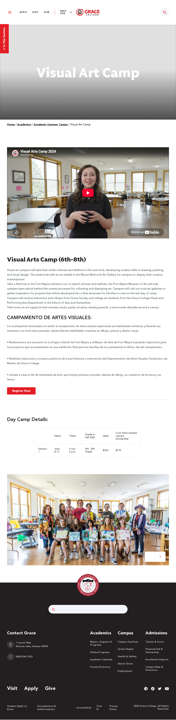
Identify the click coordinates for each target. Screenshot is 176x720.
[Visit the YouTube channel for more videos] (167, 688)
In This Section (4, 39)
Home (11, 124)
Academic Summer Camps (51, 124)
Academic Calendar (101, 659)
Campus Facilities (128, 642)
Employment (125, 671)
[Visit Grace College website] (88, 12)
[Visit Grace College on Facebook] (146, 688)
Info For (63, 12)
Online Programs (100, 652)
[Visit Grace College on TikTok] (153, 688)
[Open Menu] (10, 12)
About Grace (125, 664)
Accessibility (83, 708)
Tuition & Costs (154, 642)
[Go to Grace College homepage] (88, 585)
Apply (23, 12)
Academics (24, 124)
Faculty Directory (100, 667)
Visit (35, 12)
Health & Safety (127, 656)
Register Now (21, 391)
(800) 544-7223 (24, 656)
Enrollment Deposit (156, 659)
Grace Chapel (125, 649)
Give (47, 12)
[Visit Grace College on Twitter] (159, 688)
